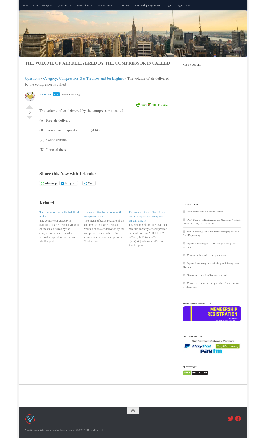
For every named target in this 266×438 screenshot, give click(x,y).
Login (168, 5)
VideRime (45, 94)
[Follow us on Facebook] (238, 419)
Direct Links (83, 5)
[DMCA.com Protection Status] (195, 374)
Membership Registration (147, 5)
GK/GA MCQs (41, 5)
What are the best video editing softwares (206, 255)
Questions (32, 78)
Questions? (63, 5)
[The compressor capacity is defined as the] (61, 226)
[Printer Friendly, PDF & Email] (152, 105)
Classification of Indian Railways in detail (207, 275)
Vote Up (29, 105)
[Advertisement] (212, 130)
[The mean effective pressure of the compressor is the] (106, 226)
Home (25, 5)
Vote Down (29, 119)
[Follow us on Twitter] (231, 419)
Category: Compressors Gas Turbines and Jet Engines (83, 78)
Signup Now (183, 5)
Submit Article (105, 5)
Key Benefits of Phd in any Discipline (205, 211)
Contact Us (123, 5)
